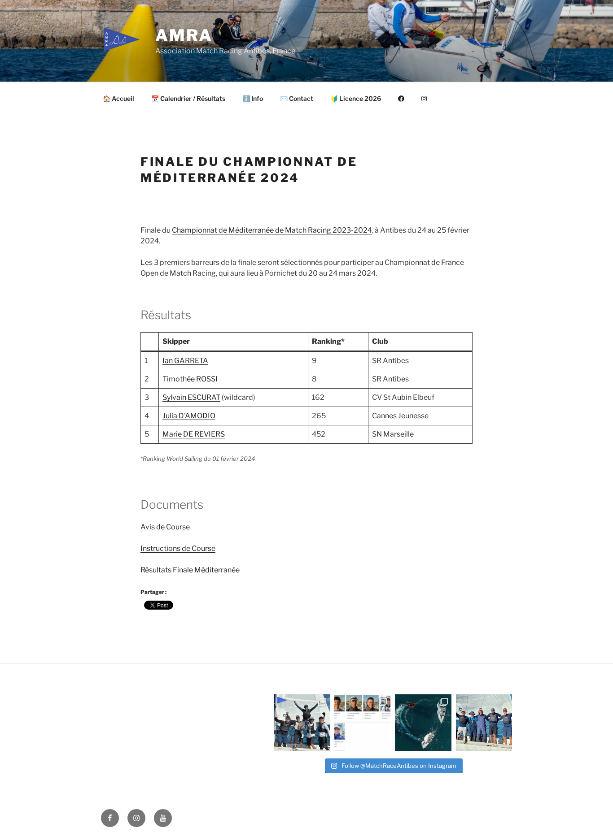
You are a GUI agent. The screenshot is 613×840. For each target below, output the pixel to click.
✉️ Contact (296, 98)
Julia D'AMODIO (188, 415)
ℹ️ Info (252, 98)
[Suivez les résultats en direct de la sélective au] (362, 722)
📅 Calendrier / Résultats (188, 98)
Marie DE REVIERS (193, 434)
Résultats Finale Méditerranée (190, 570)
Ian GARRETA (185, 360)
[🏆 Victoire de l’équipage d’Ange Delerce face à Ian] (484, 722)
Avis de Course (165, 527)
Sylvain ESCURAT (191, 397)
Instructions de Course (177, 548)
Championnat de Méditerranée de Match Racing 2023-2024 (272, 230)
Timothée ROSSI (190, 379)
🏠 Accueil (118, 98)
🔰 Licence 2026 (355, 98)
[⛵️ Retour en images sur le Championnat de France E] (423, 722)
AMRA (184, 35)
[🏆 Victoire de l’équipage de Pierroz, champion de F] (302, 722)
